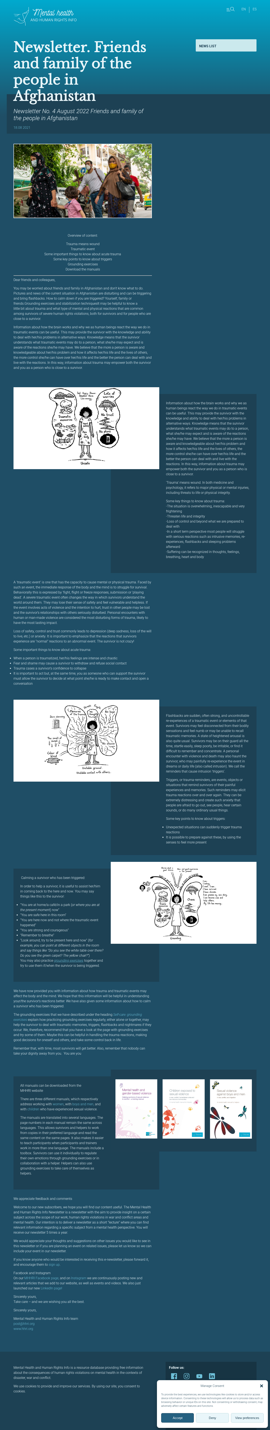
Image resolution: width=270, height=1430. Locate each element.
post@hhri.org (24, 1324)
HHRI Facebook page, (43, 1278)
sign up (54, 1265)
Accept (177, 1418)
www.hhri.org (23, 1329)
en (244, 9)
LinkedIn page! (51, 1288)
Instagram (79, 1278)
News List (207, 46)
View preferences (247, 1418)
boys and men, (83, 1104)
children (33, 1109)
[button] (261, 1386)
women (58, 1104)
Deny (212, 1418)
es (254, 9)
